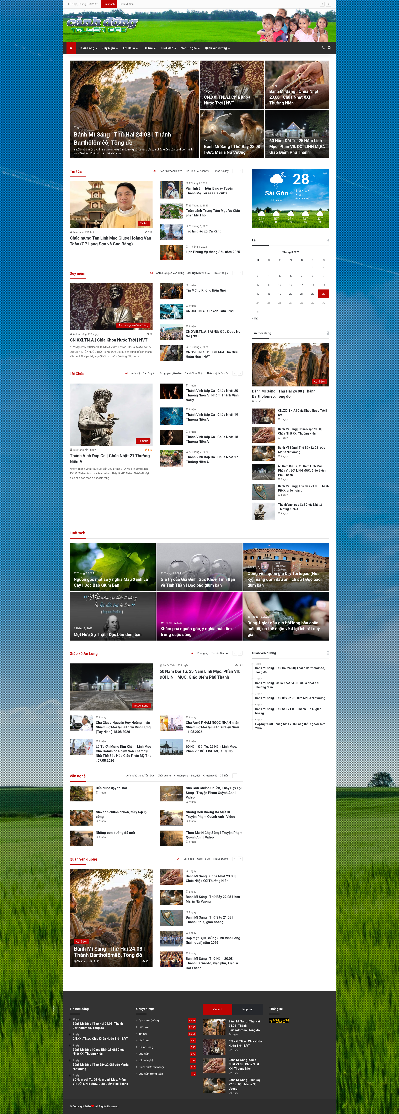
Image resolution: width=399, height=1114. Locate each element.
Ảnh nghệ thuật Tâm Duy (140, 775)
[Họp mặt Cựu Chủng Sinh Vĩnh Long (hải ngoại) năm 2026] (297, 85)
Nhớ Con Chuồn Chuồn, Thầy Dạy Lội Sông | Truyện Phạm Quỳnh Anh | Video (213, 792)
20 (290, 293)
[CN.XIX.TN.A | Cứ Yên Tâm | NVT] (171, 311)
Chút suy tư (164, 775)
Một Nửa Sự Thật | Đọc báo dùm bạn (108, 634)
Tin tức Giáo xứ (220, 653)
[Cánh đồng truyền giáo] (102, 25)
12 (279, 284)
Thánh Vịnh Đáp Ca (218, 373)
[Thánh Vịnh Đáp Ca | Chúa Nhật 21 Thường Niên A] (232, 85)
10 (257, 284)
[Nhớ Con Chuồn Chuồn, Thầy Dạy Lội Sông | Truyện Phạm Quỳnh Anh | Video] (171, 793)
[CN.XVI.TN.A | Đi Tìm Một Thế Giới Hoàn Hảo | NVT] (171, 353)
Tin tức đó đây (220, 171)
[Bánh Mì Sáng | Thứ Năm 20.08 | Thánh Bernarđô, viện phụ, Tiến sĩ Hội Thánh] (232, 134)
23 (323, 293)
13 (290, 284)
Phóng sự (202, 653)
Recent (217, 1009)
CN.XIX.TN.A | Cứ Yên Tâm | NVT (210, 311)
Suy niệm (108, 48)
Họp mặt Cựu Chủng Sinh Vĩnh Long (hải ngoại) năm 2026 (294, 97)
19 (279, 293)
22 (312, 293)
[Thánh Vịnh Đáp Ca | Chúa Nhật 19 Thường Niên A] (171, 416)
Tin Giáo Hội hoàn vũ (197, 171)
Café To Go (203, 858)
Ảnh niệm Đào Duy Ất (143, 373)
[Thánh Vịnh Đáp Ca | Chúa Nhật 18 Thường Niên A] (171, 437)
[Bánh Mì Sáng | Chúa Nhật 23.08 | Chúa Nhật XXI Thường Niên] (263, 435)
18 (268, 293)
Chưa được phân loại (151, 1067)
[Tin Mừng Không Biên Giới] (171, 291)
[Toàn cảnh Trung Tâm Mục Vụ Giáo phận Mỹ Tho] (171, 211)
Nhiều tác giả (221, 273)
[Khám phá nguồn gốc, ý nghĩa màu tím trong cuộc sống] (199, 616)
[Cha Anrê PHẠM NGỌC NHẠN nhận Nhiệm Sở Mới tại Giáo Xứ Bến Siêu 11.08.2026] (171, 723)
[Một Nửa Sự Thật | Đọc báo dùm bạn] (113, 616)
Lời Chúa (129, 48)
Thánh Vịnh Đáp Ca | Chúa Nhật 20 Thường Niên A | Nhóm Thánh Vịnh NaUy (212, 395)
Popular (248, 1009)
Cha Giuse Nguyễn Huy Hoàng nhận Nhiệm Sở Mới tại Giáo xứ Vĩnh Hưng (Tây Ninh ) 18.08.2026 (123, 727)
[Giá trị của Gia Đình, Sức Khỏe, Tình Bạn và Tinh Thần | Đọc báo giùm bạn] (199, 567)
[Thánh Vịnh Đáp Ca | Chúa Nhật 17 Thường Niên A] (171, 458)
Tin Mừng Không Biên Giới (206, 290)
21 (301, 293)
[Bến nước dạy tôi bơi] (81, 793)
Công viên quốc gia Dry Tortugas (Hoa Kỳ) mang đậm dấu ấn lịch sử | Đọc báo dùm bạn (284, 579)
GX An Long (86, 48)
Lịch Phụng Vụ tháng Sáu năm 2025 (213, 252)
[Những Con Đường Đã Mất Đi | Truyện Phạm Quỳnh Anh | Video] (171, 818)
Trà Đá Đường (221, 858)
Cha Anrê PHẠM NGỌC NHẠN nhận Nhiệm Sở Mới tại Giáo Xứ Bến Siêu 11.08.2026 (212, 727)
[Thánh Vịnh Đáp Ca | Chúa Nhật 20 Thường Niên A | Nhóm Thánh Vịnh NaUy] (171, 391)
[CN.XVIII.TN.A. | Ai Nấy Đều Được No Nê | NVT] (171, 332)
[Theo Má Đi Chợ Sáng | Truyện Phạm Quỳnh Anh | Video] (171, 838)
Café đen (188, 858)
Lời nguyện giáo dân (170, 373)
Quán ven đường (216, 48)
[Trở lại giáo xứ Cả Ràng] (171, 232)
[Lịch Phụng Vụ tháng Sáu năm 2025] (171, 252)
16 (323, 284)
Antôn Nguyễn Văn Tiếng (170, 273)
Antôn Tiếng (80, 334)
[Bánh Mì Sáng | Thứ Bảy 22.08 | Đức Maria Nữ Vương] (263, 453)
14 (301, 284)
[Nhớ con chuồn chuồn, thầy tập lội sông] (81, 818)
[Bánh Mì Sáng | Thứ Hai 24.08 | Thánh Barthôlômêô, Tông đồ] (111, 918)
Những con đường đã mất (115, 833)
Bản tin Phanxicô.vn (171, 171)
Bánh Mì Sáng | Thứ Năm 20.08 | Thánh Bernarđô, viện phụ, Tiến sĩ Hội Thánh (231, 146)
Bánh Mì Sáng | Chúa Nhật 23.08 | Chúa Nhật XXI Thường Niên (244, 1064)
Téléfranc (78, 232)
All (154, 171)
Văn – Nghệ (189, 48)
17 (257, 293)
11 (268, 284)
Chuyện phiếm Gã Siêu (216, 775)
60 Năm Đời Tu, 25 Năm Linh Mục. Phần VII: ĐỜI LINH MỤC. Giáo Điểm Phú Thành (302, 470)
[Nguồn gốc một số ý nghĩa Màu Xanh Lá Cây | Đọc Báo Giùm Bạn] (113, 567)
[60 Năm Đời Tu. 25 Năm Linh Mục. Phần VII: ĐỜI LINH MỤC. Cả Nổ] (171, 747)
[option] (199, 109)
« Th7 (255, 318)
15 (312, 284)
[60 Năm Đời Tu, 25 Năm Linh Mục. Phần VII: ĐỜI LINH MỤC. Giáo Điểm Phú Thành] (263, 472)
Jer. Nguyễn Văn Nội (198, 273)
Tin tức (148, 48)
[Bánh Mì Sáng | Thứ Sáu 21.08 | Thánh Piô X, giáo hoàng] (134, 109)
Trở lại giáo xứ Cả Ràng (204, 231)
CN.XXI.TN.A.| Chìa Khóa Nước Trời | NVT (109, 340)
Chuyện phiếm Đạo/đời (187, 775)
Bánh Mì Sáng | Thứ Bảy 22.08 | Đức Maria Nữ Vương (244, 1084)
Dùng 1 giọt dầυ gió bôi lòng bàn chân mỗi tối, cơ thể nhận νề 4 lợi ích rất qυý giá (284, 628)
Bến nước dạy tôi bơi (111, 788)
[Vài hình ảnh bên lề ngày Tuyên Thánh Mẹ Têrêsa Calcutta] (171, 190)
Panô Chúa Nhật (194, 373)
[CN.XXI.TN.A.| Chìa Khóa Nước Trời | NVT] (263, 416)
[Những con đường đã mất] (81, 838)
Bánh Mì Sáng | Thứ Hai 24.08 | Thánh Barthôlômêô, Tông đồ (244, 1026)
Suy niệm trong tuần (151, 1073)
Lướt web (167, 48)
